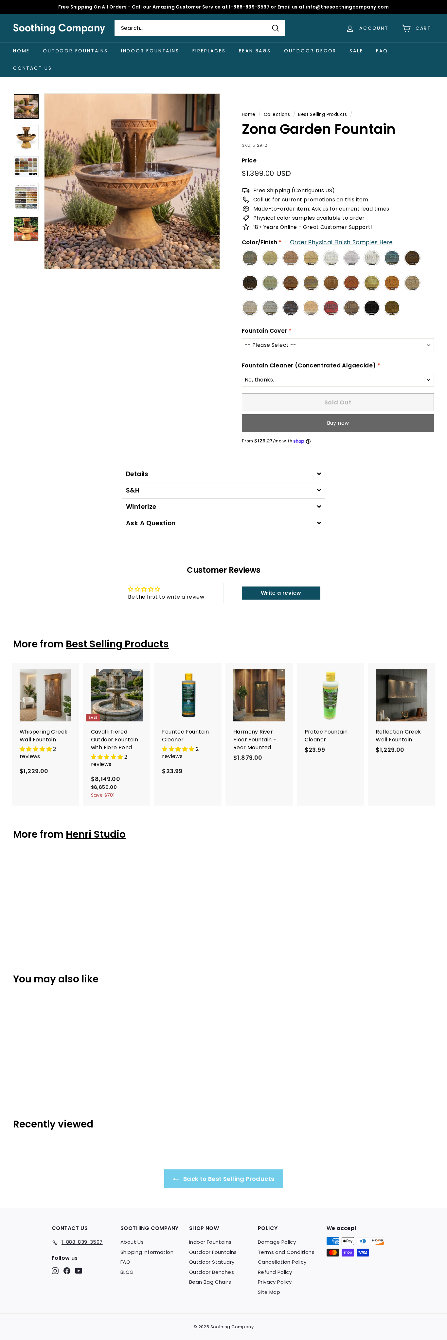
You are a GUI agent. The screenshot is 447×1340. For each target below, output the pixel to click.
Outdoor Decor (310, 50)
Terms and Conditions (286, 1252)
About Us (132, 1241)
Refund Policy (275, 1272)
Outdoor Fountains (75, 50)
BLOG (127, 1272)
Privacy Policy (275, 1281)
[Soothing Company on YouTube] (78, 1271)
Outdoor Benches (211, 1272)
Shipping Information (146, 1252)
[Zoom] (132, 181)
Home (21, 50)
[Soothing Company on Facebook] (66, 1271)
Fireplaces (209, 50)
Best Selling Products (322, 114)
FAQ (382, 50)
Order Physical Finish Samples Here (341, 242)
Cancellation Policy (282, 1261)
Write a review (281, 593)
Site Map (269, 1292)
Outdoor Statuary (211, 1261)
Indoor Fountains (150, 50)
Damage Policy (277, 1241)
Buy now (338, 423)
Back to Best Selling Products (228, 1179)
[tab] (223, 474)
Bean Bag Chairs (210, 1281)
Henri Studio (96, 834)
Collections (277, 114)
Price (249, 160)
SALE (356, 50)
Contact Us (32, 68)
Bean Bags (255, 50)
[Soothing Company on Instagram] (55, 1271)
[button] (36, 749)
